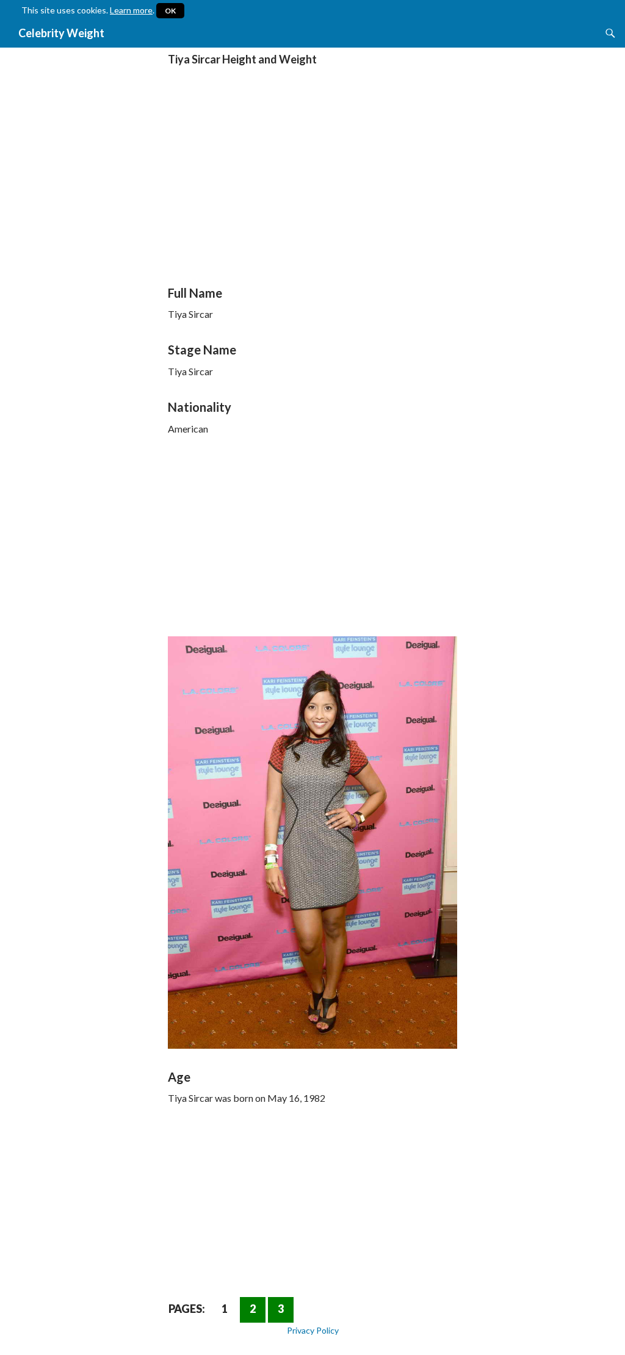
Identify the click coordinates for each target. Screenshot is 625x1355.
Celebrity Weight (61, 33)
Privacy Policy (313, 1330)
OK (170, 10)
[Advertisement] (312, 179)
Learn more (131, 10)
